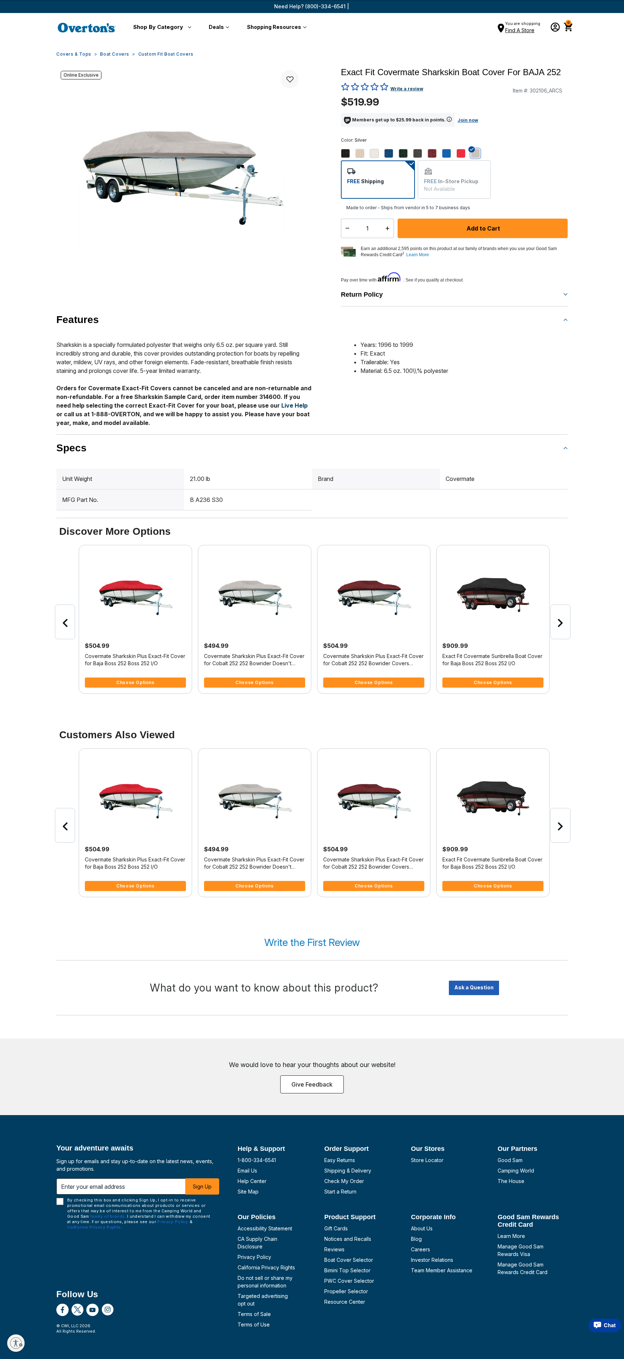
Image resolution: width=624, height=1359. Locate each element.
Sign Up (202, 1186)
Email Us (247, 1170)
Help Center (252, 1181)
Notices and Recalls (347, 1239)
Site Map (248, 1191)
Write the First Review (312, 942)
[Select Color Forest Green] (406, 153)
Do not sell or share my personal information (265, 1282)
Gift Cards (336, 1228)
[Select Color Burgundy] (435, 153)
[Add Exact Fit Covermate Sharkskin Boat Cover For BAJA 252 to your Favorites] (290, 79)
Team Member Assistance (441, 1270)
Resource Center (344, 1302)
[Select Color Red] (463, 153)
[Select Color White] (377, 153)
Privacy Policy (254, 1257)
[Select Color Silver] (478, 153)
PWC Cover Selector (349, 1281)
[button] (161, 27)
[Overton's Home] (87, 27)
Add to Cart (482, 228)
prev (65, 622)
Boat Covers (114, 54)
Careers (420, 1249)
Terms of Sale (254, 1314)
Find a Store (519, 30)
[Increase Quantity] (389, 228)
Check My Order (344, 1181)
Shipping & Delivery (347, 1170)
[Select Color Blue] (449, 153)
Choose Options (135, 682)
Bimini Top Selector (347, 1270)
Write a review (406, 88)
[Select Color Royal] (391, 153)
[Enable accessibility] (16, 1343)
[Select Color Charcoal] (420, 153)
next (560, 622)
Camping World (516, 1170)
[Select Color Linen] (362, 153)
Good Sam (510, 1160)
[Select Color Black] (348, 153)
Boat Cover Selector (348, 1260)
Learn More (511, 1236)
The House (511, 1181)
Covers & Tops (73, 54)
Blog (416, 1239)
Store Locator (427, 1160)
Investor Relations (432, 1260)
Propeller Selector (346, 1291)
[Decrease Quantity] (345, 228)
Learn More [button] (417, 254)
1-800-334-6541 (257, 1160)
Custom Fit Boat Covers (166, 54)
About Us (422, 1228)
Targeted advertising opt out (263, 1300)
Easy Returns (339, 1160)
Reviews (334, 1249)
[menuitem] (161, 27)
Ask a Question (474, 987)
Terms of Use (254, 1324)
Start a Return (340, 1191)
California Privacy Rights (266, 1267)
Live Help (294, 405)
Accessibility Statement (265, 1228)
